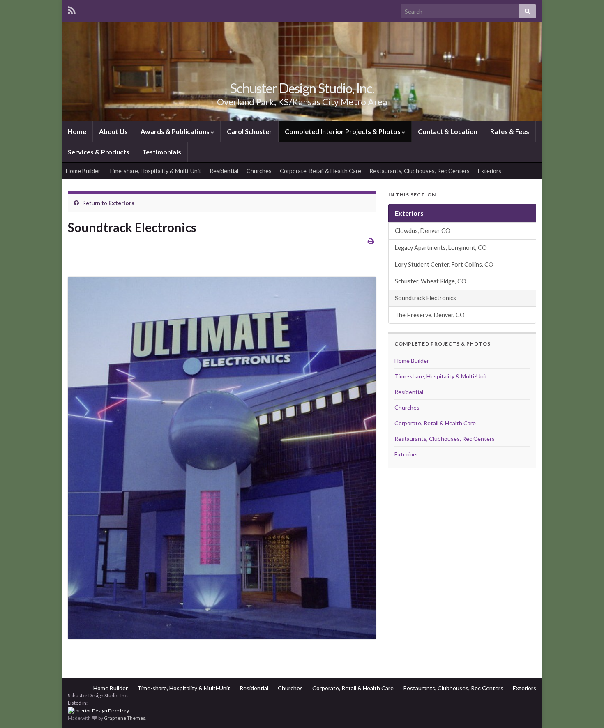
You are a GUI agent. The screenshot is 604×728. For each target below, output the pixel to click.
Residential (224, 170)
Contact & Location (447, 131)
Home (77, 131)
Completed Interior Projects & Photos (343, 131)
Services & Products (98, 152)
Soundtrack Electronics (425, 298)
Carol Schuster (249, 131)
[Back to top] (585, 709)
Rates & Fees (509, 131)
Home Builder (83, 170)
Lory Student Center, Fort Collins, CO (444, 264)
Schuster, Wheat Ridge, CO (430, 281)
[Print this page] (371, 240)
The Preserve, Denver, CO (430, 314)
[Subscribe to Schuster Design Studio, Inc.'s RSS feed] (72, 9)
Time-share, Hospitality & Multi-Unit (154, 170)
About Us (113, 131)
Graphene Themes (124, 718)
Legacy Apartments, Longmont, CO (441, 247)
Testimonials (161, 152)
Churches (259, 170)
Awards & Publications (176, 131)
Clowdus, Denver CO (422, 230)
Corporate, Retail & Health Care (320, 170)
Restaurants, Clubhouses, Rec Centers (419, 170)
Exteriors (489, 170)
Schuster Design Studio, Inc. (302, 88)
